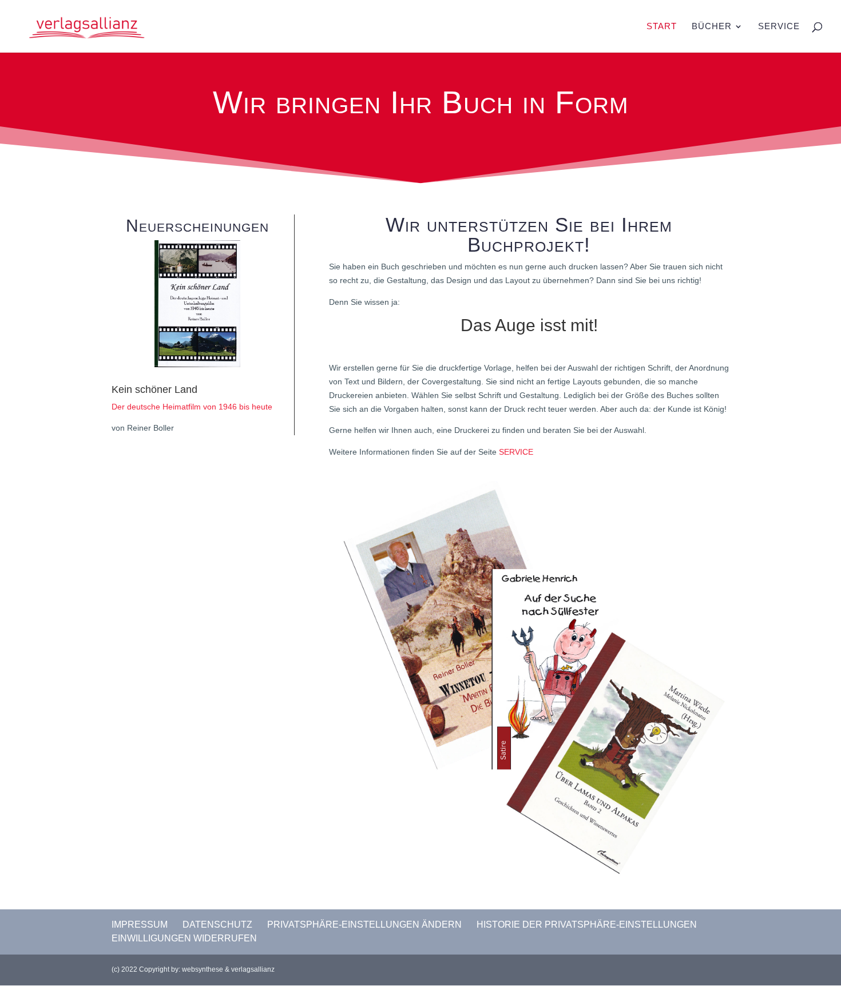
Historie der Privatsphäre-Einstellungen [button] (587, 924)
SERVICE (516, 451)
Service (779, 26)
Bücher (712, 26)
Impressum (140, 924)
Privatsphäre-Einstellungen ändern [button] (364, 924)
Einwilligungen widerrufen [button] (184, 938)
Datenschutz (217, 924)
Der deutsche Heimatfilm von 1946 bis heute (192, 406)
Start (661, 26)
